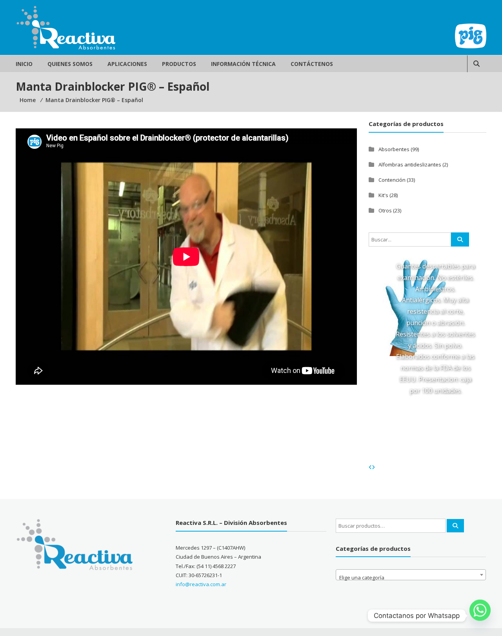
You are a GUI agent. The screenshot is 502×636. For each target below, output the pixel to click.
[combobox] (411, 574)
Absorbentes (393, 149)
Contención (392, 179)
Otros (385, 210)
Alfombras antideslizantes (409, 164)
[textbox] (411, 578)
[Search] (460, 239)
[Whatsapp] (480, 615)
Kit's (383, 195)
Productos (179, 64)
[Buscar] (455, 525)
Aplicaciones (127, 64)
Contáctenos (312, 64)
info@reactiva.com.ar (201, 584)
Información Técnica (243, 64)
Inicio (24, 64)
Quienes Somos (70, 64)
